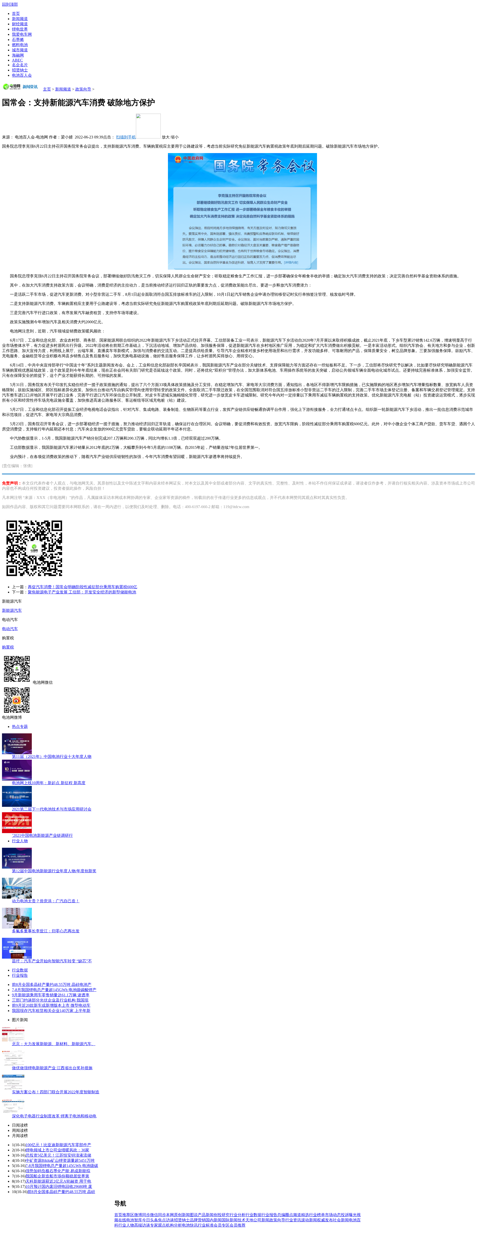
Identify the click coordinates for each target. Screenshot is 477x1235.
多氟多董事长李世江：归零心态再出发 (46, 931)
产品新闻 (206, 1215)
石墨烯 (18, 39)
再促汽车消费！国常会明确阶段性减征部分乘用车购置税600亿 (82, 587)
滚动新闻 (309, 1220)
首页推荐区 (124, 1215)
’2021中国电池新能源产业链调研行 (42, 835)
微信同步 (158, 1215)
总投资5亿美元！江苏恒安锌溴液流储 (58, 1155)
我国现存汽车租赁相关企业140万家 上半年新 (51, 1010)
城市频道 (20, 50)
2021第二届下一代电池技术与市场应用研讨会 (51, 809)
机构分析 (174, 1225)
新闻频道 (20, 19)
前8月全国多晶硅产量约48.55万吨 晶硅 (61, 1192)
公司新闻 (261, 1220)
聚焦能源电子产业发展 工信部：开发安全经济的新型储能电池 (82, 592)
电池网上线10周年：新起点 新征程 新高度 (48, 783)
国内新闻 (214, 1220)
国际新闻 (230, 1220)
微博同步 (142, 1215)
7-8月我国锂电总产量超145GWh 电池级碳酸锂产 (54, 990)
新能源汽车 (12, 610)
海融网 (18, 55)
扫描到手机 (126, 137)
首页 (16, 13)
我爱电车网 (22, 34)
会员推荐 (237, 1225)
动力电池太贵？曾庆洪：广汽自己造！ (46, 901)
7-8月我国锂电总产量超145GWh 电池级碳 (62, 1166)
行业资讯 (293, 1220)
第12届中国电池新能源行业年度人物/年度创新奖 (54, 871)
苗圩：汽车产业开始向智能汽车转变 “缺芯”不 (52, 961)
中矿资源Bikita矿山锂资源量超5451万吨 (60, 1160)
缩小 (175, 137)
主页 (47, 89)
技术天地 (245, 1220)
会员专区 (222, 1225)
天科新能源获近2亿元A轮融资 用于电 (58, 1181)
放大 (166, 137)
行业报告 (20, 975)
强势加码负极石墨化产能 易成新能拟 (58, 1171)
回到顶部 (10, 4)
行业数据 (20, 970)
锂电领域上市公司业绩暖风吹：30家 (57, 1150)
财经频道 (20, 24)
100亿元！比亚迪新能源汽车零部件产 (58, 1145)
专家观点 (158, 1225)
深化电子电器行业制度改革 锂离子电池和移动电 (54, 1116)
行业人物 (20, 841)
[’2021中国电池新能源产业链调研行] (17, 832)
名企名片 (20, 65)
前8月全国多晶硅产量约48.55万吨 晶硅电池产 (51, 984)
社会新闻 (341, 1220)
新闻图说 (190, 1215)
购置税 (8, 647)
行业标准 (206, 1225)
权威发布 (325, 1220)
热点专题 (20, 726)
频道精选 (301, 1215)
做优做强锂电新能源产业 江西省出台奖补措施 (52, 1068)
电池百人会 (22, 75)
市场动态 (333, 1215)
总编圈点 (285, 1215)
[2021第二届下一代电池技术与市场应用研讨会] (17, 805)
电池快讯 (190, 1225)
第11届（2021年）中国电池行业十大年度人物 (51, 756)
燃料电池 (20, 45)
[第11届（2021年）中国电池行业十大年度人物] (17, 753)
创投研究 (222, 1215)
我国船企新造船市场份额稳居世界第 (57, 1176)
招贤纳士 (20, 70)
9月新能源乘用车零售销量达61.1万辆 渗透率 (50, 995)
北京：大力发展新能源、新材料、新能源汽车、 (53, 1044)
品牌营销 (198, 1220)
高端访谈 (142, 1225)
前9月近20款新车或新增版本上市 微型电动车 (51, 1005)
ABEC (17, 60)
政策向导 (83, 89)
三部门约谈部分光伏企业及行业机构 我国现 (50, 1000)
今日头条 (150, 1220)
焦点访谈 (166, 1220)
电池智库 (134, 1220)
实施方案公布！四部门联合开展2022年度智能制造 (55, 1092)
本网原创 (174, 1215)
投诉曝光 (349, 1215)
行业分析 (237, 1215)
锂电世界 (20, 29)
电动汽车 (10, 629)
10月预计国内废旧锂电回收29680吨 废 (59, 1186)
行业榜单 (317, 1215)
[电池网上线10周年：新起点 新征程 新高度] (17, 779)
